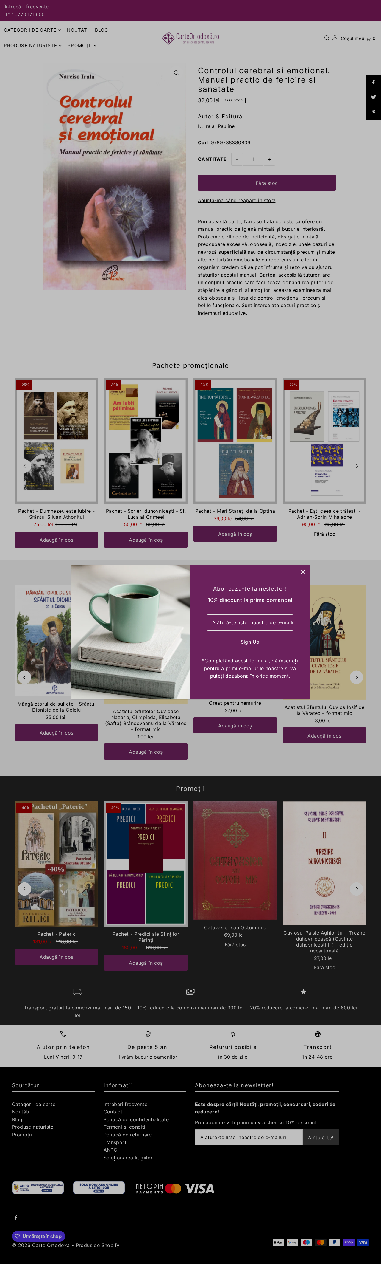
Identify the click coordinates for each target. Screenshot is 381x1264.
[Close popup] (303, 571)
